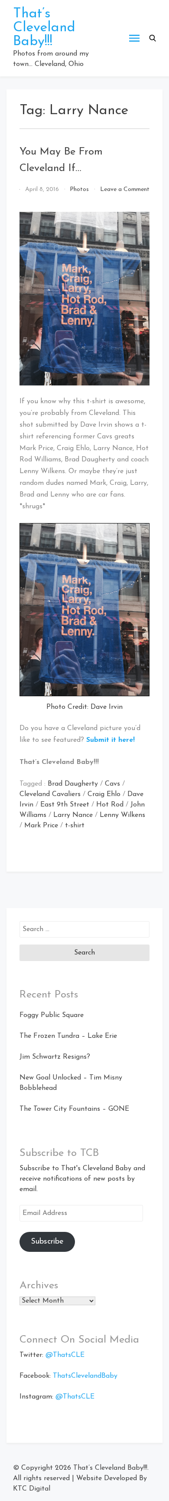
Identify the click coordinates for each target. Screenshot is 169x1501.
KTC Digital (31, 1488)
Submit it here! (110, 740)
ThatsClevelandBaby (85, 1376)
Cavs (112, 783)
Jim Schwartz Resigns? (55, 1056)
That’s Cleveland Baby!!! (44, 28)
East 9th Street (64, 804)
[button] (152, 38)
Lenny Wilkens (122, 815)
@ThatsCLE (65, 1355)
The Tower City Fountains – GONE (74, 1109)
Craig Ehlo (104, 794)
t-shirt (74, 825)
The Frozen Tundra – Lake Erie (68, 1036)
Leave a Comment (125, 189)
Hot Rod (110, 804)
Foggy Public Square (52, 1015)
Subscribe (47, 1242)
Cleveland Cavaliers (50, 794)
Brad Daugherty (73, 783)
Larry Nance (73, 815)
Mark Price (41, 825)
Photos (79, 189)
